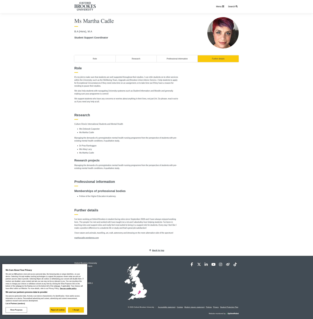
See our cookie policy (68, 288)
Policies (209, 307)
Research (136, 59)
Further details (218, 59)
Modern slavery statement (194, 307)
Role (95, 59)
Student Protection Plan (229, 307)
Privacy (216, 307)
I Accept (76, 310)
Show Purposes (16, 310)
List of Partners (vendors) (15, 303)
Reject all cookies (58, 310)
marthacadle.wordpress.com (86, 238)
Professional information (177, 59)
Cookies (180, 307)
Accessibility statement (166, 307)
